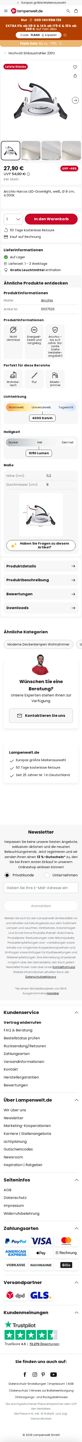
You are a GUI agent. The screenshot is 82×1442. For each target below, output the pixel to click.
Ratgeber (34, 1164)
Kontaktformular (64, 967)
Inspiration (13, 1164)
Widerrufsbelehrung (21, 1213)
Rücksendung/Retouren (25, 1046)
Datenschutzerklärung (40, 977)
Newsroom (13, 1157)
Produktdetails (21, 566)
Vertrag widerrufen (22, 1022)
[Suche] (68, 10)
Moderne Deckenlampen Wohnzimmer (38, 644)
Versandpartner (23, 1282)
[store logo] (29, 10)
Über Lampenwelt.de (28, 1100)
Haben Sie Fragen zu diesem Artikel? (44, 545)
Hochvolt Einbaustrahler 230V (32, 53)
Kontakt (11, 1069)
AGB (7, 1190)
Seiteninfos (17, 1180)
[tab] (41, 1049)
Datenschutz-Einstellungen (27, 1384)
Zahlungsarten (17, 1053)
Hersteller (53, 993)
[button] (10, 150)
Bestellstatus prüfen (22, 1038)
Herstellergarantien (21, 1077)
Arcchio (47, 300)
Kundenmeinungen (26, 1312)
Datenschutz (15, 1197)
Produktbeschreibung (27, 580)
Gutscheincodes (18, 1149)
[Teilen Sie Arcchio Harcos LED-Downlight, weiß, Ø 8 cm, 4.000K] (75, 75)
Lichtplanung (15, 1141)
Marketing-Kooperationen (27, 1125)
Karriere (11, 1133)
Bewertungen (19, 594)
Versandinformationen (24, 1061)
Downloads (17, 607)
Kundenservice (21, 1012)
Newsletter (13, 1118)
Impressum (14, 1205)
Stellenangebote (36, 1133)
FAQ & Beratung (18, 1030)
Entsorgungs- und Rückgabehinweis (42, 1397)
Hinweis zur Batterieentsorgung (52, 1390)
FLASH (38, 35)
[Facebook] (28, 1375)
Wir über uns (15, 1110)
